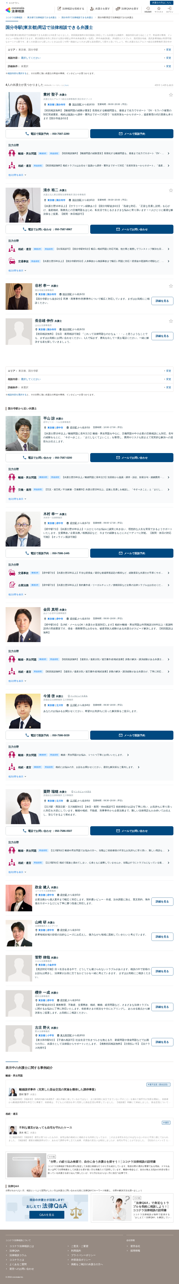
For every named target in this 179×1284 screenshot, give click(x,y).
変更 (168, 49)
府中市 (59, 427)
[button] (89, 175)
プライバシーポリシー (83, 1255)
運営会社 (135, 1246)
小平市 (50, 1035)
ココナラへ (14, 3)
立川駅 (74, 705)
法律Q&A (14, 1250)
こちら (66, 85)
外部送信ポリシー (81, 1259)
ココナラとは (16, 1259)
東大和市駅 (66, 1035)
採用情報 (135, 1250)
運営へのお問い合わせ (21, 1268)
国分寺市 (60, 104)
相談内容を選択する (17, 73)
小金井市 (51, 965)
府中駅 (74, 427)
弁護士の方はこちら (161, 2)
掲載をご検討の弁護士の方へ (87, 1264)
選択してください (31, 57)
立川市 (59, 705)
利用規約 (76, 1250)
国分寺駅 (77, 104)
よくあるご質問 (18, 1264)
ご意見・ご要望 (79, 1246)
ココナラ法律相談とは (21, 1246)
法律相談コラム (18, 1255)
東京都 (51, 104)
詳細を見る (162, 300)
